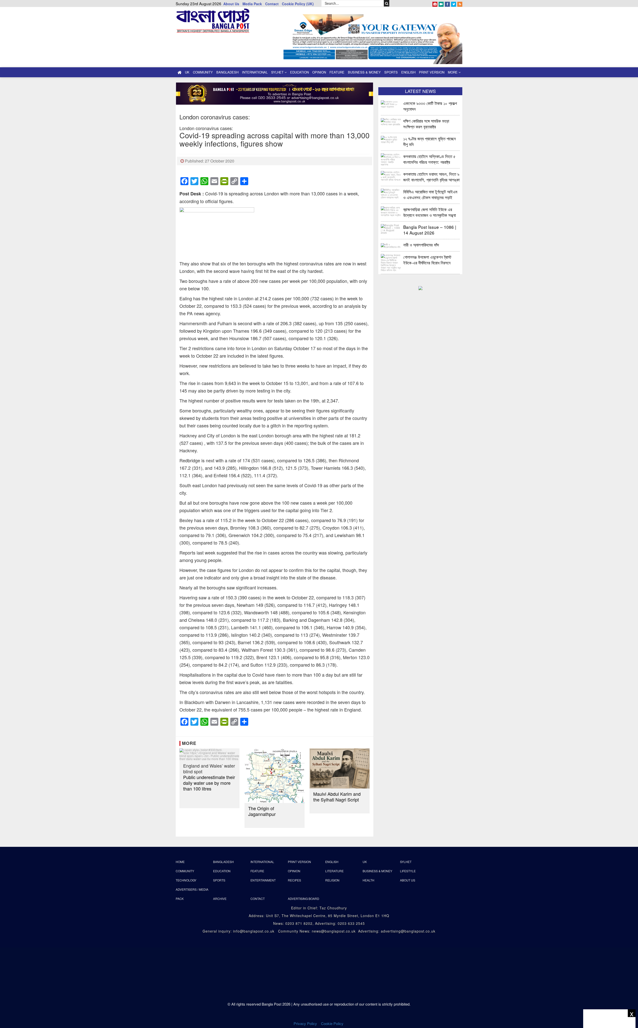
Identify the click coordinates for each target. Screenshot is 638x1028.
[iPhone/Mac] (434, 3)
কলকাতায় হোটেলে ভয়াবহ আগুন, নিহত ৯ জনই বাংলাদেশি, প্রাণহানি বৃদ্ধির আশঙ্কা (431, 176)
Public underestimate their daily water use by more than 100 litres (209, 777)
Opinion (319, 72)
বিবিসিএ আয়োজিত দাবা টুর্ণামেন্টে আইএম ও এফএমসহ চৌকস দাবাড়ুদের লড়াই (430, 194)
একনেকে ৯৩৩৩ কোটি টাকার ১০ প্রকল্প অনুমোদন (430, 105)
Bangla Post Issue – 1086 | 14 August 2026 (429, 229)
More (453, 72)
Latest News (420, 91)
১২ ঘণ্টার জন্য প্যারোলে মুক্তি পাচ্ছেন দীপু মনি (429, 141)
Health (368, 880)
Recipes (294, 880)
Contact (272, 3)
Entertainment (263, 880)
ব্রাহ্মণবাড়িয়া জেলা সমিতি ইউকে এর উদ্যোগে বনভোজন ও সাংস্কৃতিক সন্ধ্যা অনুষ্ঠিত (429, 212)
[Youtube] (441, 3)
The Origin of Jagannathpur (262, 811)
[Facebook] (447, 3)
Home (180, 862)
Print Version (431, 72)
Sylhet (278, 72)
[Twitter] (453, 3)
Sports (391, 72)
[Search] (387, 3)
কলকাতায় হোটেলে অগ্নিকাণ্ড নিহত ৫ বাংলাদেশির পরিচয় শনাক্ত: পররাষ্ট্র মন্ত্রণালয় (429, 158)
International (255, 72)
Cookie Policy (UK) (298, 3)
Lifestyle (408, 871)
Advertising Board (303, 898)
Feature (336, 72)
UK (187, 72)
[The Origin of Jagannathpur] (274, 775)
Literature (334, 871)
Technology (186, 880)
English (408, 72)
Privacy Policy (305, 1023)
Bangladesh (227, 72)
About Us (231, 3)
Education (299, 72)
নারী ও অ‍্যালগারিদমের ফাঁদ (421, 244)
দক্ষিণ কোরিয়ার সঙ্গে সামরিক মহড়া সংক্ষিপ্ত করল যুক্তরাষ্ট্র (426, 123)
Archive (220, 898)
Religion (332, 880)
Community (203, 72)
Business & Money (364, 72)
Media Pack (252, 3)
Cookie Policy (332, 1023)
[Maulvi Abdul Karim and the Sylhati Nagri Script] (340, 768)
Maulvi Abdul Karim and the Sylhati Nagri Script (337, 796)
